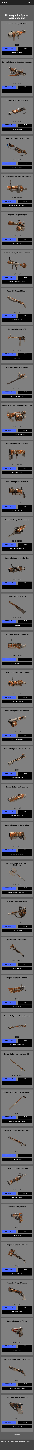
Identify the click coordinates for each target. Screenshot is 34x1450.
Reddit (16, 1441)
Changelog (22, 1441)
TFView (4, 2)
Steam (12, 1441)
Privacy (28, 1441)
